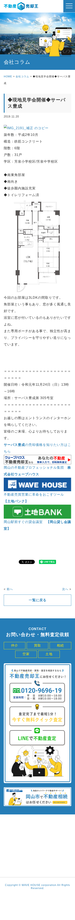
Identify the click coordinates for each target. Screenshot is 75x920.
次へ (65, 589)
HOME (8, 76)
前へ (10, 589)
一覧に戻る (37, 600)
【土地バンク (14, 501)
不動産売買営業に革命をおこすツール (34, 494)
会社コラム (22, 76)
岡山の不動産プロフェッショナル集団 (34, 467)
